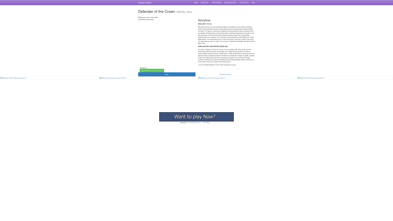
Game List (204, 3)
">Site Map (205, 122)
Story (167, 74)
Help (253, 3)
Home (196, 3)
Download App (216, 3)
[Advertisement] (61, 98)
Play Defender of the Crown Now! (152, 71)
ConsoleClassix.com (194, 122)
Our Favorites (244, 3)
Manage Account (230, 3)
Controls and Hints (225, 74)
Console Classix (144, 2)
